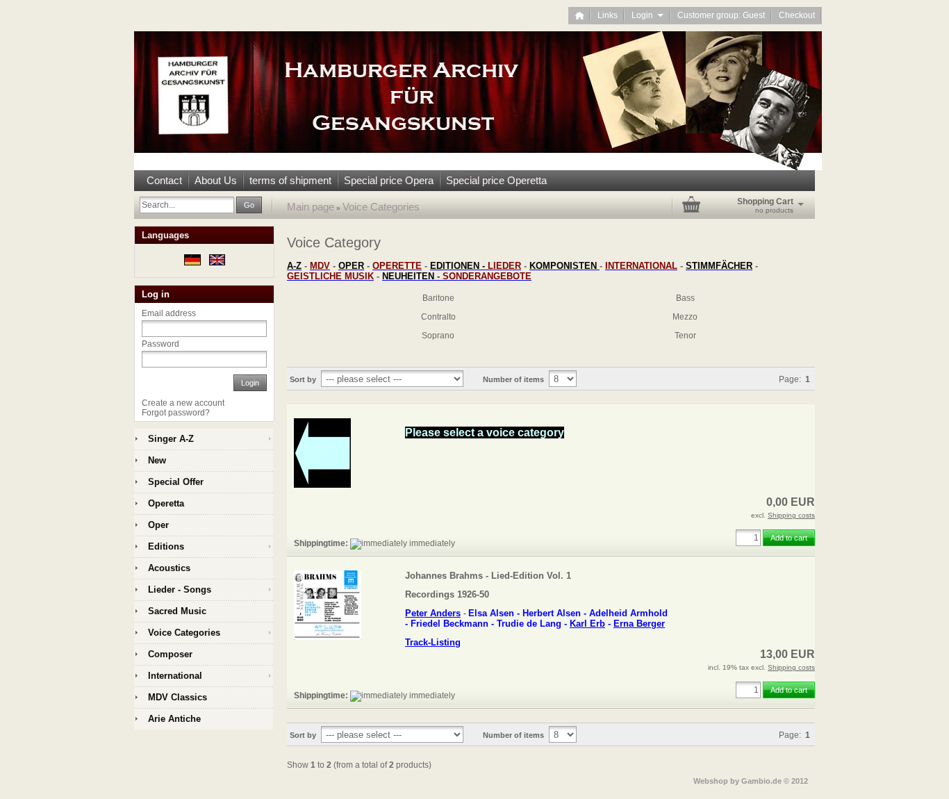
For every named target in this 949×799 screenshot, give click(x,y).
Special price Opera (389, 180)
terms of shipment (290, 180)
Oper (158, 525)
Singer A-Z (171, 439)
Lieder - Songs (179, 589)
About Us (216, 180)
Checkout (797, 15)
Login (647, 15)
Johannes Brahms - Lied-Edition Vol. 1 (488, 575)
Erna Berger (639, 623)
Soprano (438, 335)
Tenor (685, 335)
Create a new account (183, 403)
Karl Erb (587, 623)
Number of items (513, 379)
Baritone (438, 298)
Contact (164, 180)
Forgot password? (176, 413)
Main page (310, 207)
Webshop (710, 781)
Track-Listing (433, 642)
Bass (685, 298)
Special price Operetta (496, 180)
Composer (170, 654)
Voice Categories (381, 207)
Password (160, 344)
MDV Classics (177, 697)
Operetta (166, 503)
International (175, 675)
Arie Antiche (174, 719)
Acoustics (169, 568)
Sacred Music (177, 611)
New (157, 460)
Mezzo (685, 317)
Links (607, 15)
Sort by (303, 379)
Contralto (438, 317)
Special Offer (176, 482)
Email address (169, 313)
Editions (166, 546)
